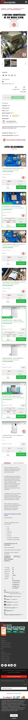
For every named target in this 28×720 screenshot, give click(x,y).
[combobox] (14, 688)
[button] (3, 75)
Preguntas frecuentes (6, 646)
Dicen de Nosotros (5, 644)
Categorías (9, 8)
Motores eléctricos (16, 9)
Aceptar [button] (14, 715)
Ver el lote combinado (8, 171)
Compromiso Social (5, 662)
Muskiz (4, 177)
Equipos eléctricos (5, 9)
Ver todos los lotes (7, 209)
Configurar (14, 718)
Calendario (3, 640)
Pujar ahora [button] (21, 187)
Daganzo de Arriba (7, 329)
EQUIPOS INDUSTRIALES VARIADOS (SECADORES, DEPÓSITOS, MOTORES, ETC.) (14, 127)
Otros (4, 326)
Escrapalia (3, 8)
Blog (2, 648)
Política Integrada (5, 660)
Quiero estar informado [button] (14, 676)
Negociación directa (5, 642)
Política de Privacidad (6, 654)
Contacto (3, 652)
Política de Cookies (5, 658)
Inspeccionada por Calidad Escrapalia (15, 139)
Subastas (3, 638)
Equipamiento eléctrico (19, 8)
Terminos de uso (5, 656)
